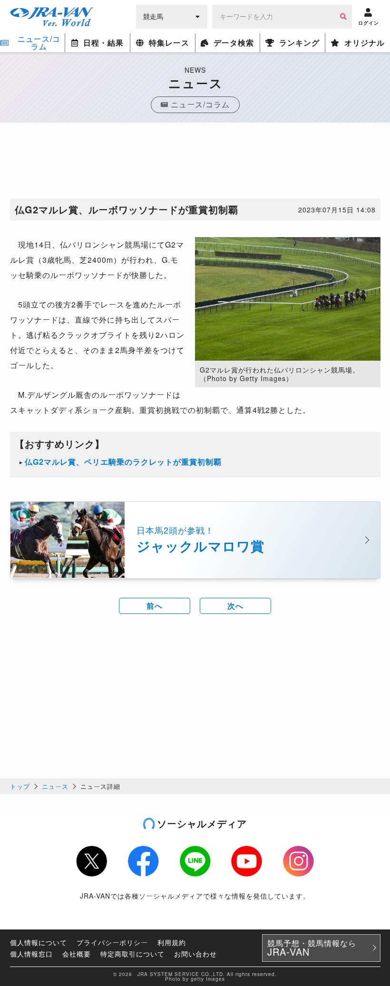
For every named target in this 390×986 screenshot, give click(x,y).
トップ (20, 786)
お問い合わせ (195, 953)
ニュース (55, 786)
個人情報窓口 (31, 953)
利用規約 (171, 942)
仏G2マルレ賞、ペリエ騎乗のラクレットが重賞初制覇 (123, 461)
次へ (235, 605)
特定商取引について (132, 953)
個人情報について (38, 942)
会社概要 (76, 953)
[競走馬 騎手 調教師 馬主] (171, 15)
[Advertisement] (195, 163)
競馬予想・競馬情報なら (311, 948)
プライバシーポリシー (112, 942)
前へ (154, 605)
